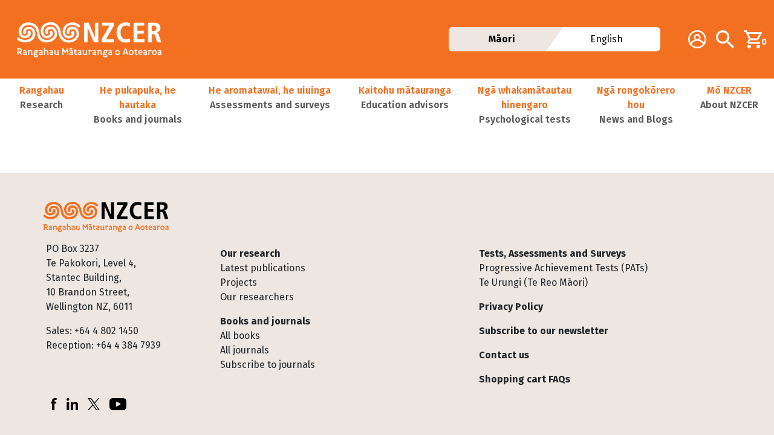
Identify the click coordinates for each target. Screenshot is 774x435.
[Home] (94, 39)
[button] (41, 105)
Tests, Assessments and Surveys (552, 253)
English (606, 39)
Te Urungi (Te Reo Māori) (533, 282)
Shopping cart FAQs (524, 379)
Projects (238, 282)
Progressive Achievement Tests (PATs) (563, 268)
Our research (250, 253)
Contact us (504, 355)
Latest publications (262, 268)
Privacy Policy (511, 306)
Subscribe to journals (267, 364)
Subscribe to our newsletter (543, 331)
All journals (244, 350)
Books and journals (265, 321)
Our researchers (257, 297)
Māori (502, 39)
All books (240, 335)
